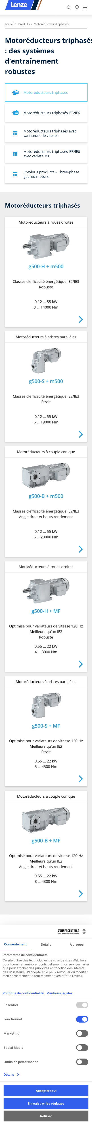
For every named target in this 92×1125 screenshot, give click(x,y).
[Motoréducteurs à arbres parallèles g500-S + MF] (46, 731)
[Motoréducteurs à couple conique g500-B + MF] (46, 846)
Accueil (9, 24)
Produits (24, 24)
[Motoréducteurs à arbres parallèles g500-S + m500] (46, 386)
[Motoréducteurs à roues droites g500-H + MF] (46, 616)
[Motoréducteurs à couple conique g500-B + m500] (46, 501)
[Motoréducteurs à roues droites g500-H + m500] (46, 272)
